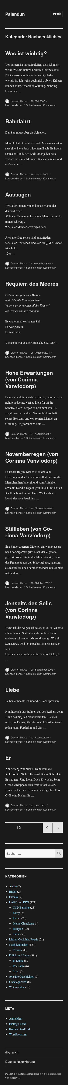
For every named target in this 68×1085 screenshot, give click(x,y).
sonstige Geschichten (21, 976)
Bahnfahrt (17, 121)
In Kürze (18, 960)
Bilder (12, 891)
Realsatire (19, 966)
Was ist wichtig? (26, 53)
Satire (16, 934)
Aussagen (18, 194)
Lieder (17, 918)
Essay (16, 913)
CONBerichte (21, 907)
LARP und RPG (19, 902)
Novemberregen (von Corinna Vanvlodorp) (31, 457)
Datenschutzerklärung (20, 1061)
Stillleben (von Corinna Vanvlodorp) (28, 532)
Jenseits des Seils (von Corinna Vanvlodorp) (28, 609)
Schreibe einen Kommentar (41, 105)
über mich (12, 1052)
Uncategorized (17, 982)
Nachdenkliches (14, 105)
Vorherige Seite (47, 832)
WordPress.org (18, 1034)
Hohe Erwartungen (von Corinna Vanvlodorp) (29, 379)
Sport (16, 971)
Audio (13, 886)
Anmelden (15, 1018)
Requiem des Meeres (32, 283)
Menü (57, 14)
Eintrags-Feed (17, 1024)
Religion (18, 929)
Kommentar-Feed (19, 1029)
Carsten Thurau (19, 101)
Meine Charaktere (23, 923)
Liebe (12, 689)
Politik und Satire (19, 955)
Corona (17, 950)
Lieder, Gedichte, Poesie (23, 939)
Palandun (15, 14)
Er (8, 757)
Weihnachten (17, 987)
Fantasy (13, 897)
